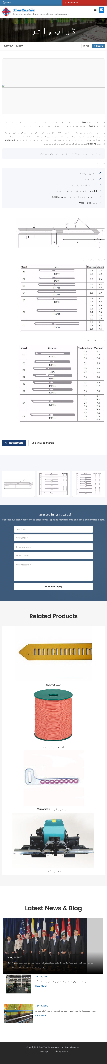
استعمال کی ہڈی (53, 747)
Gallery (19, 46)
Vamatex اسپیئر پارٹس (53, 809)
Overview (8, 46)
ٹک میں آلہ (53, 871)
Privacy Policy (61, 1051)
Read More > (41, 986)
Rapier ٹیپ (53, 684)
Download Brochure (44, 442)
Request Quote (16, 442)
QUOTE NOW (72, 2)
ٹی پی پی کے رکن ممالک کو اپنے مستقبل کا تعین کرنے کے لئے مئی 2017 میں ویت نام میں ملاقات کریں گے (51, 965)
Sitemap (43, 1051)
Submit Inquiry (55, 586)
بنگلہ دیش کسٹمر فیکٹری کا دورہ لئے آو (60, 981)
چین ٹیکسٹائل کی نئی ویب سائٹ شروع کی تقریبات (65, 1010)
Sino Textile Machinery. (50, 1047)
